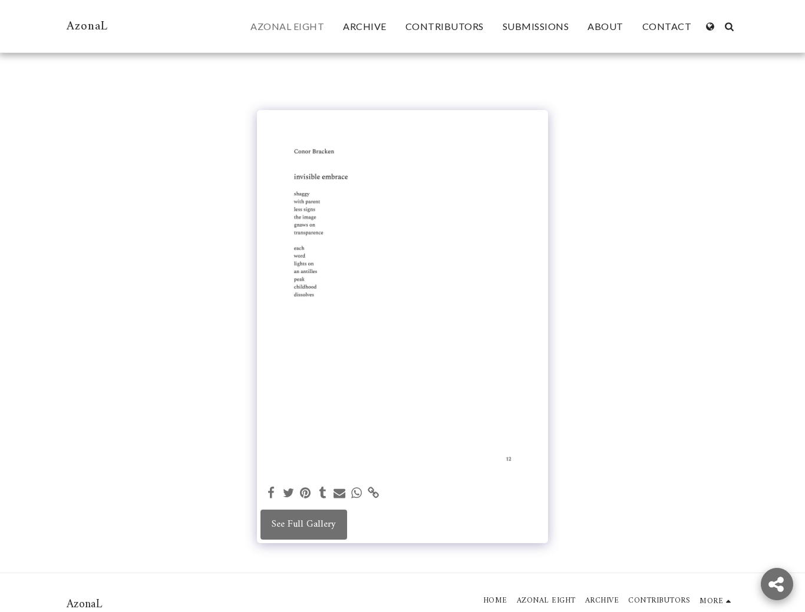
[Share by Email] (340, 494)
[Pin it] (305, 494)
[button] (729, 26)
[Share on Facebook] (271, 494)
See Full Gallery (304, 524)
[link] (373, 494)
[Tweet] (288, 494)
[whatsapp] (357, 494)
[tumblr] (322, 494)
